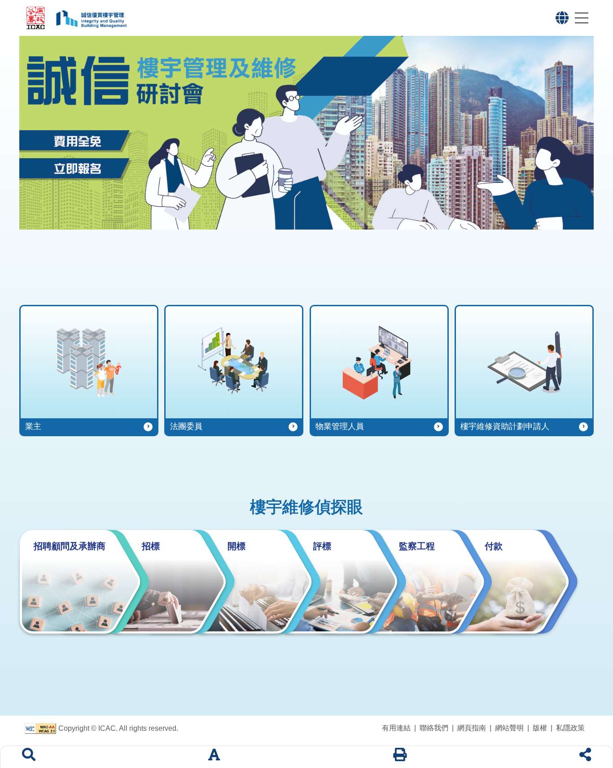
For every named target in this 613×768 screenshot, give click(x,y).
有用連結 (396, 728)
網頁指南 (471, 728)
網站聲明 (509, 728)
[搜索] (28, 757)
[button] (562, 18)
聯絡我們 (434, 728)
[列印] (400, 757)
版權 (540, 728)
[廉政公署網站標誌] (36, 18)
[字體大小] (214, 757)
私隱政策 (570, 728)
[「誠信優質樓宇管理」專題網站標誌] (296, 18)
